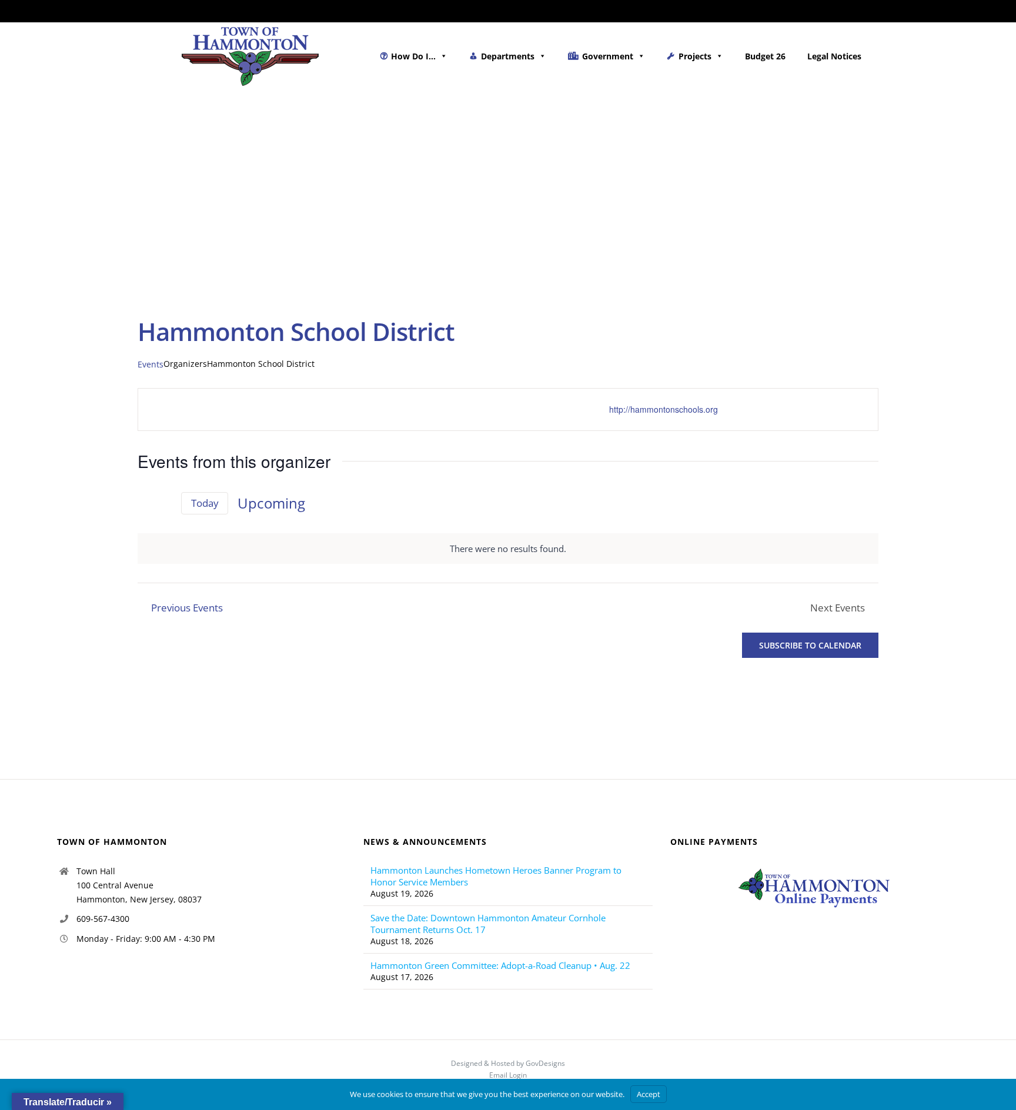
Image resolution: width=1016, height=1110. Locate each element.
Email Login (508, 1075)
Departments (507, 56)
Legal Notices (834, 56)
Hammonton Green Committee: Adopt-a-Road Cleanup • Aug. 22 (500, 965)
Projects (695, 56)
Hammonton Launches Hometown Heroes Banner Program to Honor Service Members (495, 876)
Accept (648, 1094)
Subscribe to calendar (810, 645)
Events (150, 364)
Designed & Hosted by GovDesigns (508, 1063)
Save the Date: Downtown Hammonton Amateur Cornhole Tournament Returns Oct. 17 (488, 923)
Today (205, 503)
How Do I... (413, 56)
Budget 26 (765, 56)
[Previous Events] (145, 503)
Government (607, 56)
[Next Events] (165, 503)
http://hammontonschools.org (663, 409)
